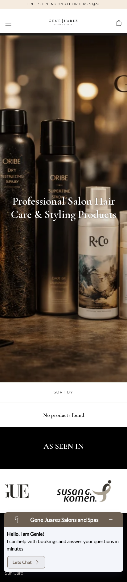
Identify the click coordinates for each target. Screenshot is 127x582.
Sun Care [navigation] (14, 573)
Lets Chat (22, 562)
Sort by (63, 392)
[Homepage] (63, 23)
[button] (8, 23)
